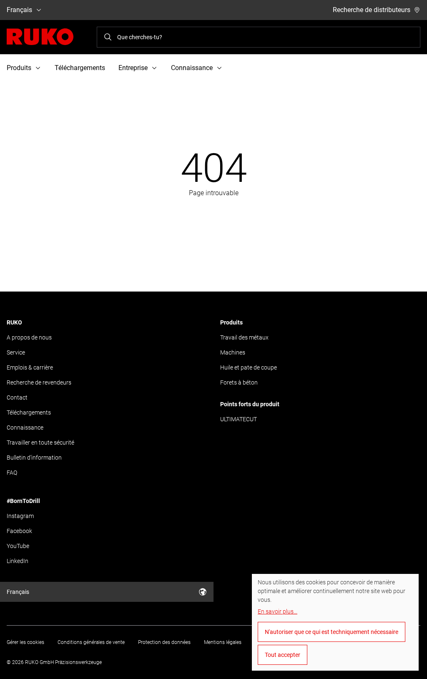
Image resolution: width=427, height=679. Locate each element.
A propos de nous (29, 337)
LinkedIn (17, 561)
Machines (232, 352)
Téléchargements (80, 68)
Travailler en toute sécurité (40, 442)
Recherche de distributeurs (371, 10)
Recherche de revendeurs (39, 382)
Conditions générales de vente (91, 642)
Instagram (20, 516)
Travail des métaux (244, 337)
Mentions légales (222, 642)
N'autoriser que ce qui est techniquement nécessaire (331, 632)
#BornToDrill (23, 501)
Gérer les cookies (25, 642)
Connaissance (25, 427)
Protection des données (164, 642)
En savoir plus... (277, 611)
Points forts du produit (249, 404)
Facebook (19, 531)
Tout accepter (282, 654)
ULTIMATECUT (238, 419)
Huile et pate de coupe (248, 367)
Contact (17, 397)
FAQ (12, 472)
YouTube (18, 546)
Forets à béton (239, 382)
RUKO (14, 322)
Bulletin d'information (34, 457)
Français (19, 10)
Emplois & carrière (30, 367)
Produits (231, 322)
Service (16, 352)
